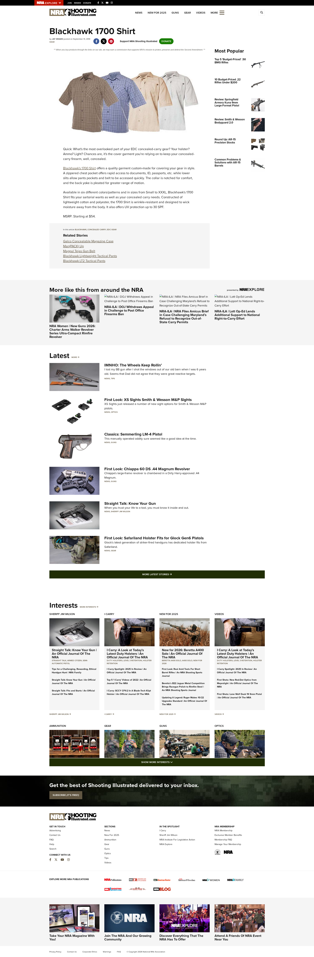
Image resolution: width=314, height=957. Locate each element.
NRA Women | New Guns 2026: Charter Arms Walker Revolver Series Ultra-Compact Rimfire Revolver (72, 331)
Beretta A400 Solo (171, 660)
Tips (113, 378)
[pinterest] (111, 39)
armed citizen (74, 660)
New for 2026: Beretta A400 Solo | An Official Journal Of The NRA (183, 654)
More (74, 357)
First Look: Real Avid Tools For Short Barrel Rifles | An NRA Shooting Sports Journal (182, 672)
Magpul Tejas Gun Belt (79, 251)
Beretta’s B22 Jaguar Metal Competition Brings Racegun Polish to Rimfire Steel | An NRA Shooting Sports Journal (183, 687)
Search (52, 849)
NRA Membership (223, 830)
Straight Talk (59, 660)
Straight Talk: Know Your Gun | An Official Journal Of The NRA (74, 654)
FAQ (51, 839)
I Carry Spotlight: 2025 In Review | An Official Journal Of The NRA (127, 670)
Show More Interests (174, 762)
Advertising (55, 830)
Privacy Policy (55, 951)
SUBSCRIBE (66, 795)
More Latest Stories (170, 574)
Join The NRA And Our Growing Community (127, 937)
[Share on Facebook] (96, 39)
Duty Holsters (114, 660)
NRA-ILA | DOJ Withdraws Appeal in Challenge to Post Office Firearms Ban (129, 310)
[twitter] (103, 39)
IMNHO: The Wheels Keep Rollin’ (133, 365)
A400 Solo (187, 660)
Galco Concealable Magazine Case (88, 241)
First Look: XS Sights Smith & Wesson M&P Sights (148, 400)
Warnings (107, 951)
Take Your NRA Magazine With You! (72, 937)
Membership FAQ (223, 839)
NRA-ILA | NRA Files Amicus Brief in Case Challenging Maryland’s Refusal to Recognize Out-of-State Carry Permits (184, 317)
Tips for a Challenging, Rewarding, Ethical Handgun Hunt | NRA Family (74, 670)
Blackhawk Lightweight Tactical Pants (90, 255)
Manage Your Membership (228, 844)
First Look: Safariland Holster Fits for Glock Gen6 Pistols (154, 538)
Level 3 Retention (132, 660)
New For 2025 (157, 13)
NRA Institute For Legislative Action (177, 839)
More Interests (88, 606)
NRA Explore (165, 844)
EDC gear (112, 229)
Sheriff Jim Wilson (120, 511)
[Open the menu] (222, 12)
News (138, 13)
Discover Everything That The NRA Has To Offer (181, 937)
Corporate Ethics (89, 951)
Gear (187, 13)
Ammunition (57, 726)
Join (69, 2)
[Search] (262, 12)
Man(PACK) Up (73, 246)
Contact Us (55, 835)
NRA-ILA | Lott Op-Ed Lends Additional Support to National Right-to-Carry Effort (237, 315)
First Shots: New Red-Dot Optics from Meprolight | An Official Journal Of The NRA (237, 683)
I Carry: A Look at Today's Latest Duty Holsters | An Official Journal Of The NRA (127, 654)
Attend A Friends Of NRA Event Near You (238, 937)
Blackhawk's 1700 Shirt (79, 168)
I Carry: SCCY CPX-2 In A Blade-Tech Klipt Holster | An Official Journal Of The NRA (129, 692)
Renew (77, 2)
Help (51, 844)
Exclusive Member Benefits (228, 835)
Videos (200, 13)
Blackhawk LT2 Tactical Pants (84, 260)
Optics (114, 412)
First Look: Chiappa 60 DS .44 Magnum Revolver (147, 469)
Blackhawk (81, 229)
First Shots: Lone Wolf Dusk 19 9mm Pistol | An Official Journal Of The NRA (239, 695)
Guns (175, 13)
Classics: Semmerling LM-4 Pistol (133, 434)
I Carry (109, 614)
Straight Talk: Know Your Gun (130, 503)
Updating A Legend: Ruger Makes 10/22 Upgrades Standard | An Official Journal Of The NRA (184, 701)
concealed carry (96, 229)
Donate (87, 2)
